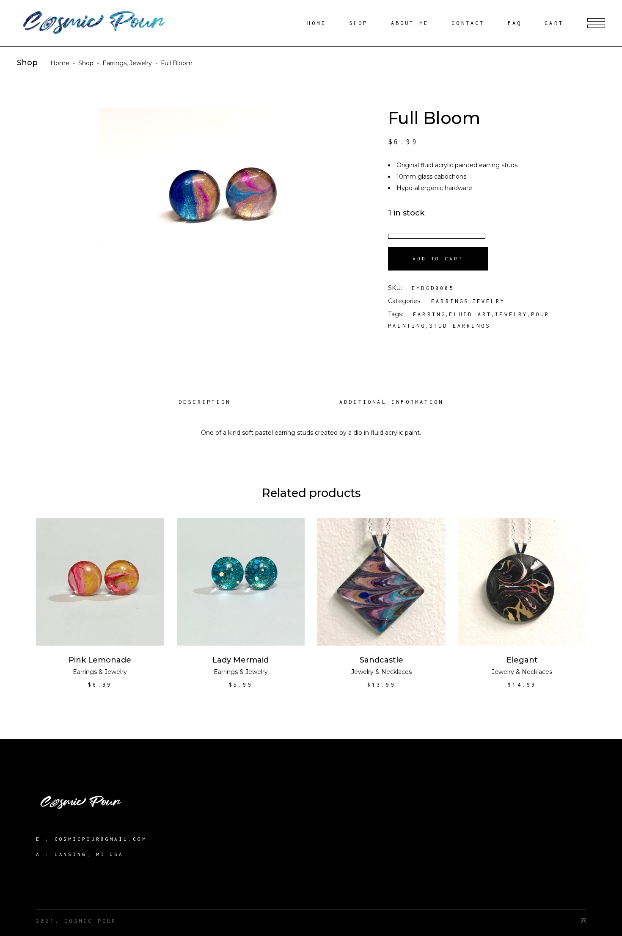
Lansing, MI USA (89, 854)
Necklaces (396, 672)
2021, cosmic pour (76, 921)
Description (205, 402)
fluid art (470, 314)
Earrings (114, 63)
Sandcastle (381, 660)
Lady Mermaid (240, 660)
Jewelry (140, 63)
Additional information (391, 402)
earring (429, 314)
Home (59, 63)
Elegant (522, 660)
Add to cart (438, 258)
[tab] (204, 405)
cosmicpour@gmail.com (101, 839)
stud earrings (460, 326)
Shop (86, 63)
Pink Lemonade (100, 660)
